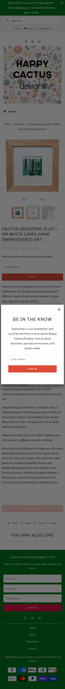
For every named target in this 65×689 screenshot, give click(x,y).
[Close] (59, 309)
